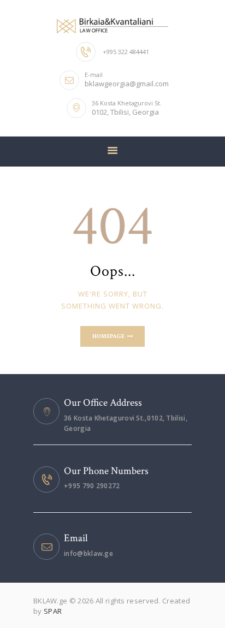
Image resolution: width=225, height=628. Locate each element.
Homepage (108, 336)
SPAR (53, 611)
